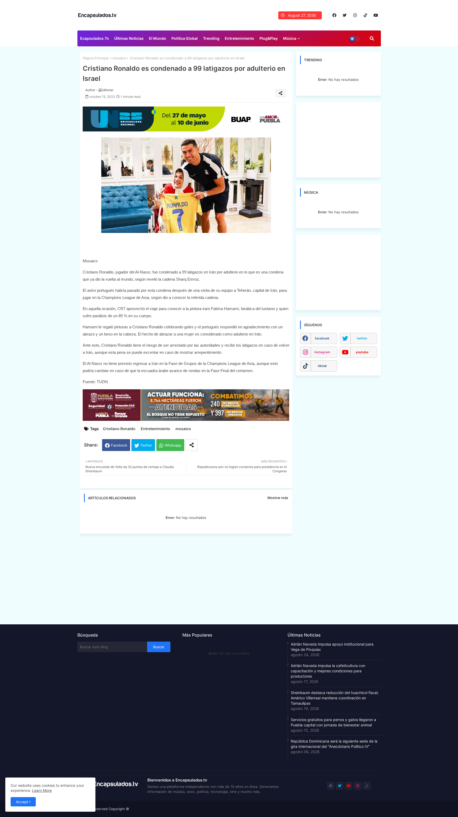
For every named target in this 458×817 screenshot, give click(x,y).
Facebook (119, 445)
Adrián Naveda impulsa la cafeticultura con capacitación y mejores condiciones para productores (328, 670)
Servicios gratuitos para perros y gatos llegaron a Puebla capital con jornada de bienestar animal (333, 722)
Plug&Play (268, 38)
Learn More (42, 790)
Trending (211, 38)
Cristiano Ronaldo (119, 428)
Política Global (184, 38)
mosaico (119, 58)
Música (289, 38)
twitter (362, 338)
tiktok (322, 366)
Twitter (146, 445)
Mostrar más (277, 498)
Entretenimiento (239, 38)
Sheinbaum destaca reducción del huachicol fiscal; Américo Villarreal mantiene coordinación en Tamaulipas (334, 697)
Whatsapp (173, 445)
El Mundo (157, 38)
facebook (322, 338)
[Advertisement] (188, 577)
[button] (372, 38)
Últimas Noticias (129, 38)
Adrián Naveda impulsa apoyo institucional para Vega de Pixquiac (332, 647)
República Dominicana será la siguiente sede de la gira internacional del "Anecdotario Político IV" (334, 744)
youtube (362, 352)
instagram (322, 352)
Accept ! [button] (23, 802)
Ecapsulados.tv (94, 38)
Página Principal (95, 58)
